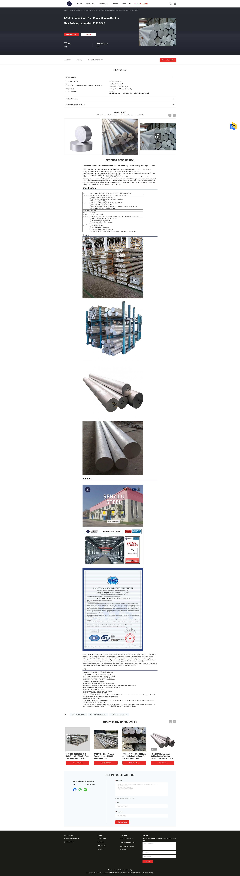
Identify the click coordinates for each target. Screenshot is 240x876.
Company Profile (102, 838)
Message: (119, 780)
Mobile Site (118, 870)
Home (65, 10)
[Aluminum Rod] (82, 136)
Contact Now (122, 822)
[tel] (90, 789)
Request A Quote (168, 60)
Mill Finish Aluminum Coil (126, 838)
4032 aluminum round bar (98, 714)
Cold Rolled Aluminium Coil (127, 846)
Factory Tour (101, 842)
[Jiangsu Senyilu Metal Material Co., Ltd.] (69, 3)
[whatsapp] (80, 789)
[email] (74, 789)
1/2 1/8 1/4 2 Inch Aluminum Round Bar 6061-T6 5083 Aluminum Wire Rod (104, 756)
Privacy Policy (128, 870)
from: (118, 802)
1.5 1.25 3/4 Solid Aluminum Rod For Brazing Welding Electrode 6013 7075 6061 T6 (162, 756)
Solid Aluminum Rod (82, 10)
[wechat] (85, 789)
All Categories (123, 849)
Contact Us (100, 849)
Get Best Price (71, 34)
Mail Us (88, 34)
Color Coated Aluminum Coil (127, 842)
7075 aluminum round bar (119, 714)
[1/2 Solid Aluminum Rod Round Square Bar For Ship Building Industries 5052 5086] (157, 32)
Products (72, 10)
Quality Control (101, 845)
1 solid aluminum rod (78, 714)
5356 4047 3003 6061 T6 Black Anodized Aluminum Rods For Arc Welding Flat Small (134, 756)
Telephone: (119, 812)
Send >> (148, 861)
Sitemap (110, 870)
